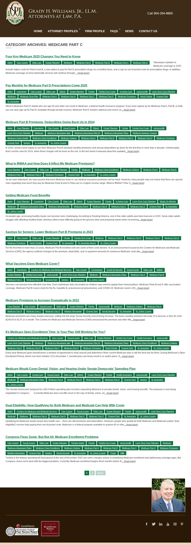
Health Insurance (144, 338)
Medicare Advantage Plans (116, 133)
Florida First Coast (107, 91)
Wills (122, 453)
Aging (9, 62)
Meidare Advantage (73, 311)
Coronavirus (96, 270)
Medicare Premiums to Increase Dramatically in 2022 (42, 300)
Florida (91, 91)
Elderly (63, 91)
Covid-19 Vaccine (115, 270)
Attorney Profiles (62, 30)
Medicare (68, 62)
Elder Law (36, 62)
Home (38, 31)
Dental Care (37, 375)
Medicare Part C (121, 62)
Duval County (69, 128)
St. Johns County (58, 143)
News (129, 31)
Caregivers (22, 270)
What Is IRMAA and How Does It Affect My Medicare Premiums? (50, 163)
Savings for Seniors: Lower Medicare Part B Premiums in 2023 (49, 232)
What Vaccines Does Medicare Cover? (33, 263)
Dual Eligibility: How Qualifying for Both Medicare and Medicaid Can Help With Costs (65, 405)
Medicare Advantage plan (59, 133)
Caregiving (21, 91)
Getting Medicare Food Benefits (28, 195)
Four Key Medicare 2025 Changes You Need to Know (43, 56)
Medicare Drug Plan (29, 96)
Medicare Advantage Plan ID (87, 133)
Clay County (22, 62)
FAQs (113, 30)
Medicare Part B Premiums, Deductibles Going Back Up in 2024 (50, 122)
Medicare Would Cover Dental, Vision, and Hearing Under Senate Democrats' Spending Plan (71, 368)
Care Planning (23, 128)
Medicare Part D (140, 62)
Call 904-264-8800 (160, 13)
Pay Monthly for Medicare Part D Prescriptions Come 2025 (46, 85)
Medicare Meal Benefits (59, 206)
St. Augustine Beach (87, 243)
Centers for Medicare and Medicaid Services (51, 270)
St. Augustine (13, 101)
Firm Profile (95, 31)
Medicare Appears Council (144, 133)
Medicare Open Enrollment (44, 138)
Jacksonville (142, 91)
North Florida (146, 96)
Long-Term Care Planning (163, 91)
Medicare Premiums (127, 96)
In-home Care (126, 91)
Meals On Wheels (168, 201)
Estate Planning (53, 62)
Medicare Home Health (17, 138)
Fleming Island (77, 443)
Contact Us (148, 31)
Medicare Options (69, 138)
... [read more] (82, 73)
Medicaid (11, 416)
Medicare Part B (102, 62)
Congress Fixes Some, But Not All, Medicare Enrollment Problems (52, 437)
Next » (100, 473)
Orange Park (162, 96)
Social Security (108, 311)
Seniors (27, 143)
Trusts (113, 453)
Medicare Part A (83, 62)
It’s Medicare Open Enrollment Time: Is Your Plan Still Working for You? (56, 332)
